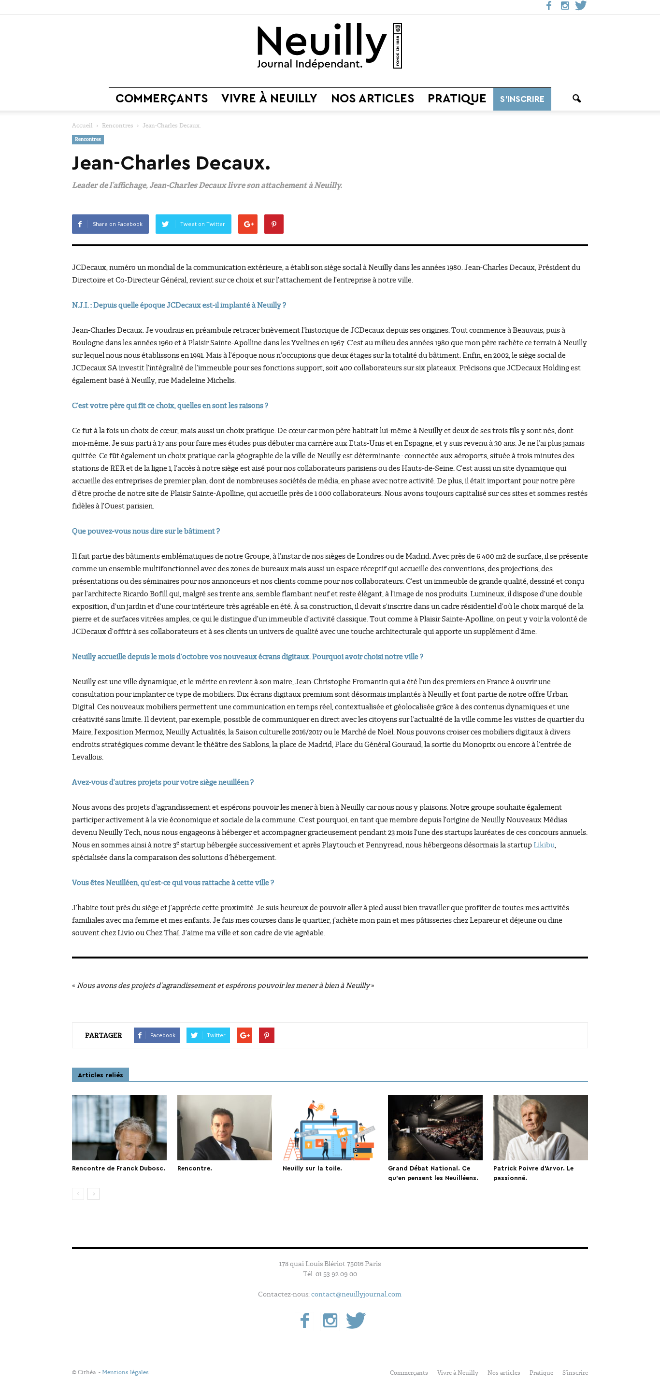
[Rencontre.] (224, 1127)
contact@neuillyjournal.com (356, 1294)
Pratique (457, 99)
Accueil (82, 125)
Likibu (544, 845)
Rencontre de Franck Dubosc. (118, 1168)
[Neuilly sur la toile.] (330, 1127)
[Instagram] (565, 7)
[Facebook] (549, 7)
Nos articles (372, 99)
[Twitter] (581, 7)
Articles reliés (100, 1075)
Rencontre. (194, 1168)
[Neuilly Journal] (330, 46)
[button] (576, 99)
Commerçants (161, 99)
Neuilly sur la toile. (312, 1168)
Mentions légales (125, 1372)
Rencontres (88, 140)
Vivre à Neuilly (269, 99)
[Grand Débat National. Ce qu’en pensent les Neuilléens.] (435, 1127)
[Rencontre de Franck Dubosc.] (119, 1127)
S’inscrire (522, 99)
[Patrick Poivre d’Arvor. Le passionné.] (540, 1127)
